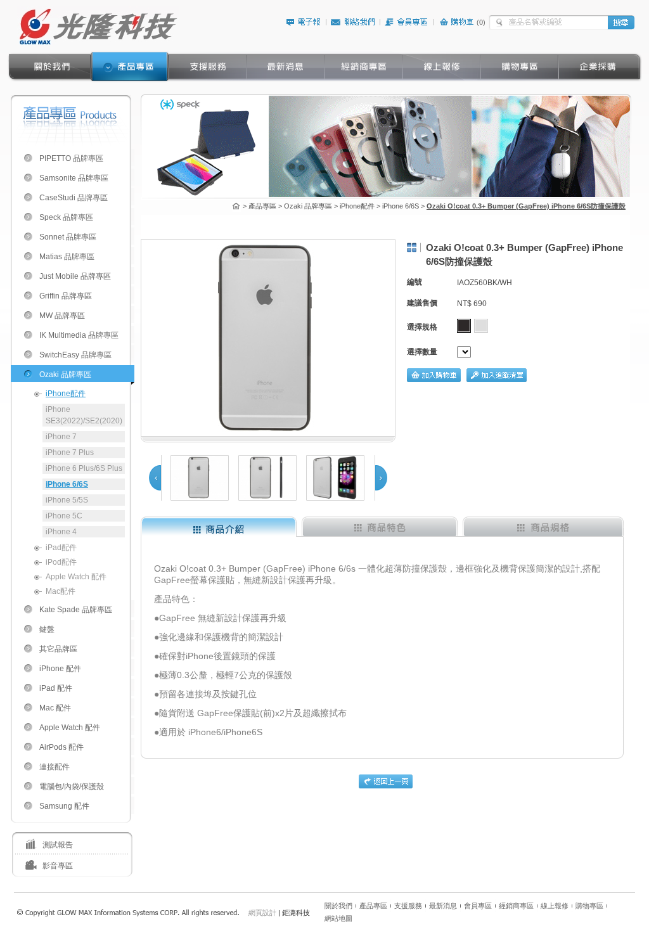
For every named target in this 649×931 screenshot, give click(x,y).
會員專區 (478, 905)
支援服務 (408, 905)
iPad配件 (61, 547)
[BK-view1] (199, 478)
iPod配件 (61, 562)
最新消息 (443, 905)
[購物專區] (519, 67)
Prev (155, 478)
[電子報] (303, 24)
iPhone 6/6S (67, 484)
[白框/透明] (481, 326)
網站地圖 (338, 918)
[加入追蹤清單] (496, 379)
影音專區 (57, 865)
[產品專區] (130, 67)
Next (382, 478)
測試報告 (57, 844)
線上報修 (555, 905)
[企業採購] (597, 67)
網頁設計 (262, 912)
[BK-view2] (335, 478)
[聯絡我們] (353, 24)
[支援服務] (208, 67)
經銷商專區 (516, 905)
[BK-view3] (267, 478)
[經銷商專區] (363, 67)
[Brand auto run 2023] (386, 194)
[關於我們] (52, 67)
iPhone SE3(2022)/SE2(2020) (84, 415)
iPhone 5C (64, 515)
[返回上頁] (386, 786)
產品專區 (373, 905)
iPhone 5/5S (67, 500)
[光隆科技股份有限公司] (98, 42)
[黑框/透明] (464, 326)
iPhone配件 (66, 393)
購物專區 (589, 905)
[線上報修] (441, 67)
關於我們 (338, 905)
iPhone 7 (61, 436)
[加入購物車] (434, 379)
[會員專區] (407, 24)
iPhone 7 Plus (70, 452)
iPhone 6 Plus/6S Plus (84, 468)
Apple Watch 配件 (76, 576)
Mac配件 (60, 591)
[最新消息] (285, 67)
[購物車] (458, 24)
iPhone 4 (61, 531)
